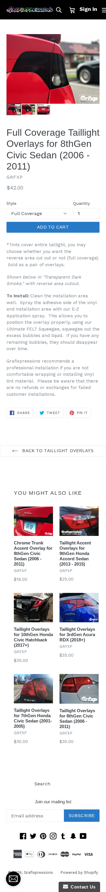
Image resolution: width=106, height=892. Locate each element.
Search (42, 784)
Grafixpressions (38, 872)
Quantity (81, 203)
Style (11, 203)
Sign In (88, 9)
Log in (65, 784)
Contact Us (82, 886)
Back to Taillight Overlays (57, 450)
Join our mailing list (53, 801)
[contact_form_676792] (13, 878)
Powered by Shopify (79, 872)
